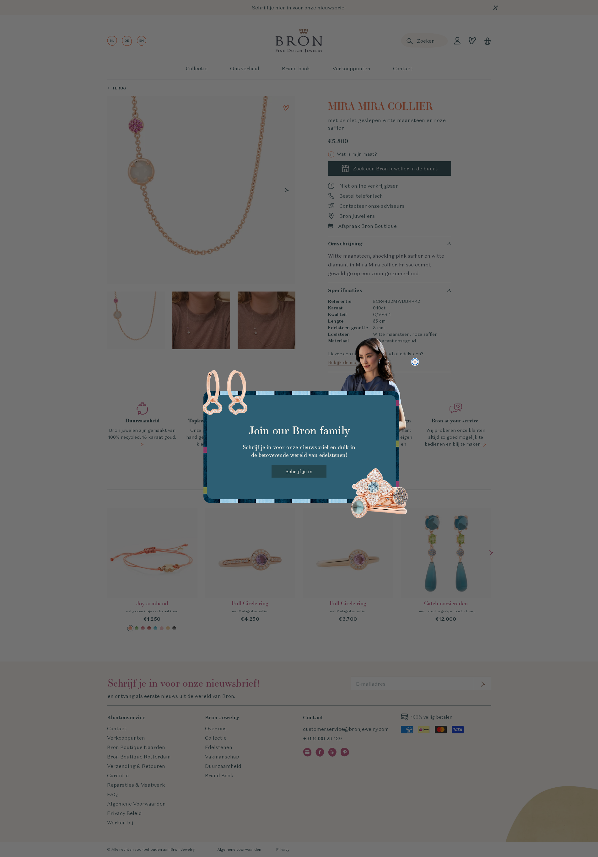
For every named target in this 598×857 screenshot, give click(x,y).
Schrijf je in (299, 471)
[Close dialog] (415, 362)
